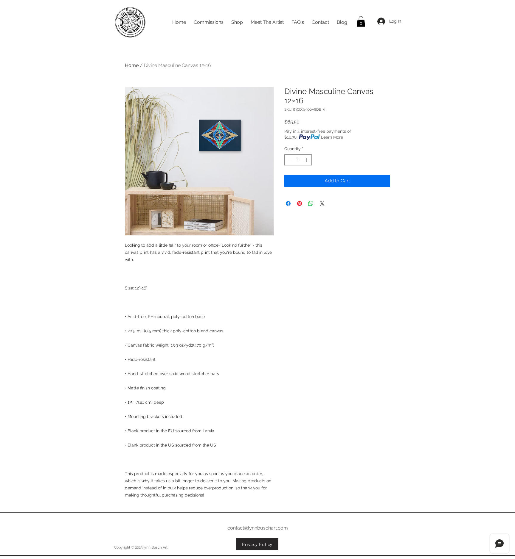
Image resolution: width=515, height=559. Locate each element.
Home (132, 65)
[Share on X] (322, 203)
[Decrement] (289, 160)
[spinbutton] (298, 160)
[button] (360, 21)
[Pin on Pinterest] (299, 203)
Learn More (332, 137)
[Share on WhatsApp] (310, 203)
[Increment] (307, 160)
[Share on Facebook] (288, 203)
